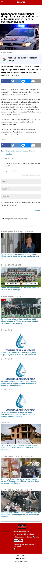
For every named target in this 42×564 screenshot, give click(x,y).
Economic (6, 423)
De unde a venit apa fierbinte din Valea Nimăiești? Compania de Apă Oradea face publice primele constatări (18, 414)
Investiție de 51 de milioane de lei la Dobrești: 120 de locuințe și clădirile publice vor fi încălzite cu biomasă (21, 515)
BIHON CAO (6, 330)
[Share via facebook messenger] (26, 81)
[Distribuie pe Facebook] (6, 81)
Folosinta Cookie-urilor (21, 531)
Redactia (36, 537)
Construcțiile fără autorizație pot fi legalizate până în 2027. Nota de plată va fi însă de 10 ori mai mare (19, 447)
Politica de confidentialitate (23, 537)
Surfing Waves (29, 226)
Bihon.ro (5, 531)
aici (25, 219)
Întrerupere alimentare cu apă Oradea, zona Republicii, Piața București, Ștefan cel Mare (18, 354)
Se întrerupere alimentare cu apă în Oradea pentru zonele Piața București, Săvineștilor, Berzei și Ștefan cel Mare (18, 384)
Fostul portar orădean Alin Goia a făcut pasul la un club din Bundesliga (20, 289)
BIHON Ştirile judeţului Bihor (17, 231)
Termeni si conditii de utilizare (24, 534)
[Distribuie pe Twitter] (16, 81)
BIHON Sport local (11, 265)
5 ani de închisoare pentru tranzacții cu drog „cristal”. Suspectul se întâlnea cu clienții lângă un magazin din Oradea (20, 481)
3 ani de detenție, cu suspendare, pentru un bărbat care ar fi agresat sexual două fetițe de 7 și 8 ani (21, 256)
